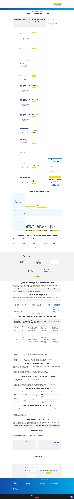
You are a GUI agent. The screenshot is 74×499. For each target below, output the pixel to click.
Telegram (46, 425)
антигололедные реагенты (54, 309)
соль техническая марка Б (56, 304)
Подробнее (34, 48)
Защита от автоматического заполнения (54, 169)
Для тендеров (15, 483)
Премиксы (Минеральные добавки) (54, 483)
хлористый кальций (55, 312)
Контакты (60, 8)
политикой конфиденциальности (45, 470)
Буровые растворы (40, 487)
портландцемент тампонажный (25, 435)
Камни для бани (52, 484)
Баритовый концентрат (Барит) (42, 483)
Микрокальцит (28, 483)
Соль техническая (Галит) (41, 484)
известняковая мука (39, 435)
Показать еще (37, 276)
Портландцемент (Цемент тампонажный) (31, 488)
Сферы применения (51, 19)
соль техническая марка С (56, 305)
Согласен (37, 497)
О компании (14, 479)
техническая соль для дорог (53, 433)
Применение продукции (40, 8)
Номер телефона (51, 166)
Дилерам (14, 482)
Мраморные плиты (28, 487)
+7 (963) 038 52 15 (35, 425)
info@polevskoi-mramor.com (57, 4)
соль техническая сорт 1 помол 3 (18, 433)
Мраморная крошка (28, 484)
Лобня (34, 243)
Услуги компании (51, 8)
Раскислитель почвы (40, 488)
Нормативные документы (28, 8)
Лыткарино (35, 245)
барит (19, 435)
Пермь (44, 245)
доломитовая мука (33, 435)
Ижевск (24, 243)
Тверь (54, 243)
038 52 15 (40, 3)
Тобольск (54, 245)
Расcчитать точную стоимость (30, 206)
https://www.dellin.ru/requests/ (24, 213)
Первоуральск (45, 243)
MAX (49, 425)
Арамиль (14, 243)
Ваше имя (26, 467)
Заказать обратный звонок (57, 3)
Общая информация (51, 20)
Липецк (34, 241)
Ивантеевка (25, 241)
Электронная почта (27, 470)
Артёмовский (15, 245)
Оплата (14, 484)
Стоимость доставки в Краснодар (53, 23)
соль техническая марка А (27, 433)
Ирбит (24, 245)
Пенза (44, 241)
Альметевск (15, 241)
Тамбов (54, 241)
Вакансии (14, 488)
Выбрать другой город (51, 24)
